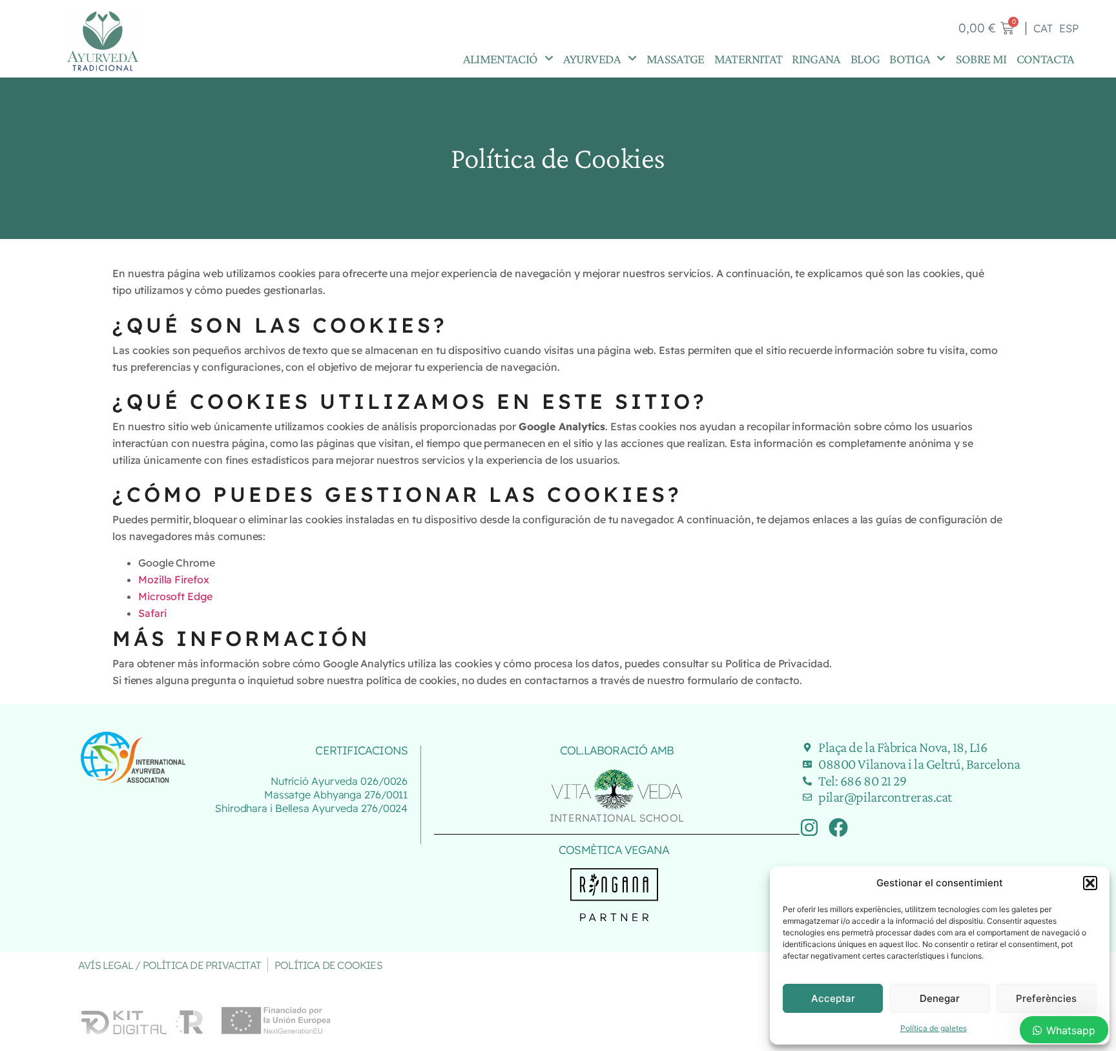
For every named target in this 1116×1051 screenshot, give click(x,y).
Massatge (675, 58)
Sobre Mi (981, 58)
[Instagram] (809, 827)
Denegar (940, 998)
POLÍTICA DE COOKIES (328, 965)
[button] (1090, 883)
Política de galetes (933, 1028)
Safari (152, 613)
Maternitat (748, 58)
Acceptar (833, 998)
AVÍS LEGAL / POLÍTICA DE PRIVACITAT (169, 965)
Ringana (816, 58)
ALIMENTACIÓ (500, 58)
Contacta (1046, 58)
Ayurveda (592, 58)
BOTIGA (909, 58)
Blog (865, 58)
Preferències (1046, 998)
